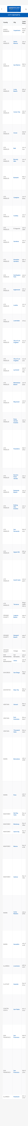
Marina (15, 846)
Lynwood (16, 370)
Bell (14, 148)
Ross (14, 795)
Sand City (16, 831)
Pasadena (16, 449)
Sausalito (16, 944)
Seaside (15, 984)
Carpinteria (16, 30)
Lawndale (16, 320)
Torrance (16, 604)
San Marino (16, 65)
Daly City (16, 690)
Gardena (16, 241)
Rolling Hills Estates (15, 506)
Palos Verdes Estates (15, 420)
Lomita (15, 305)
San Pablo (16, 1009)
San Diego (16, 672)
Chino (15, 660)
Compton (16, 197)
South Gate (16, 580)
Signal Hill (16, 552)
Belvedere (16, 759)
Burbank (16, 177)
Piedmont (16, 1097)
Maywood (16, 402)
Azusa (15, 133)
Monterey (16, 824)
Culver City (16, 112)
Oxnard (15, 704)
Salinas (15, 877)
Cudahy (15, 215)
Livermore (16, 966)
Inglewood (16, 289)
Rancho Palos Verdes (15, 476)
